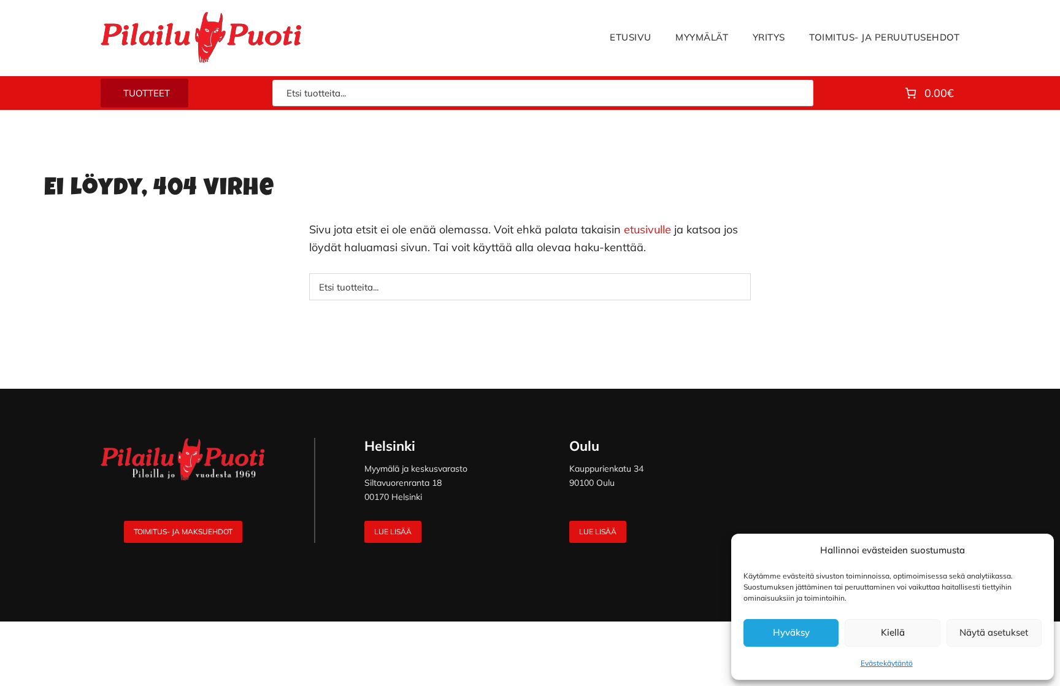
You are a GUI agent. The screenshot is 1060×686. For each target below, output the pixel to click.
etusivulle (647, 229)
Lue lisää (393, 531)
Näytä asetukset (993, 632)
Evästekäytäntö (887, 663)
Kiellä (893, 632)
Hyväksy (791, 632)
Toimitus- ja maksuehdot (183, 531)
